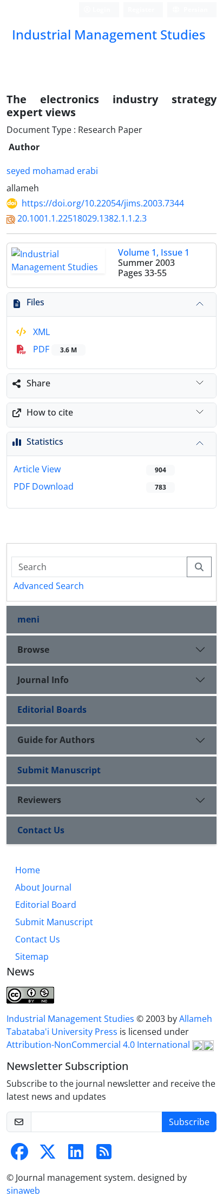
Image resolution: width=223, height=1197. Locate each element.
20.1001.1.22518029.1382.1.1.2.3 (82, 218)
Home (27, 870)
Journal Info (43, 680)
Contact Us (40, 830)
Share (38, 383)
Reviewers (39, 800)
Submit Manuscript (59, 770)
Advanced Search (49, 586)
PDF (54, 349)
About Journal (43, 887)
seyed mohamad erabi (52, 171)
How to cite (50, 412)
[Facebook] (19, 1155)
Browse (33, 650)
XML (40, 332)
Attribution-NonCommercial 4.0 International (99, 1045)
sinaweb (23, 1190)
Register (141, 9)
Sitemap (32, 956)
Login (100, 9)
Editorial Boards (52, 709)
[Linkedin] (76, 1155)
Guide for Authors (56, 740)
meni (28, 619)
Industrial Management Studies (71, 1019)
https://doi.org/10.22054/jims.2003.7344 (103, 203)
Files (35, 302)
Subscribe (189, 1122)
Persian (195, 9)
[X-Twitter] (48, 1155)
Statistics (45, 441)
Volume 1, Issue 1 (153, 252)
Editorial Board (45, 905)
